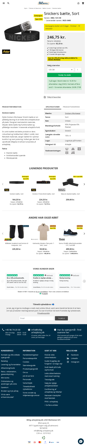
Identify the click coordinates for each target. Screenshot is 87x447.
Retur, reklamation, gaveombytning (8, 372)
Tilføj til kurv (64, 75)
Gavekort (4, 387)
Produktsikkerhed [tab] (71, 107)
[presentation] (83, 184)
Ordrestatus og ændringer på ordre (9, 382)
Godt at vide (50, 351)
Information (29, 351)
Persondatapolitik (30, 358)
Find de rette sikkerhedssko (50, 356)
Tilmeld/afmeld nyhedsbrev (29, 387)
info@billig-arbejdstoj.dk (37, 331)
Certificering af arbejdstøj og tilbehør (53, 390)
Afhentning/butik (8, 368)
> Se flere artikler (51, 405)
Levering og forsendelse (10, 364)
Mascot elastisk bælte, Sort (70, 194)
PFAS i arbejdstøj (51, 401)
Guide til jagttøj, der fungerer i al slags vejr (53, 362)
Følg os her (71, 351)
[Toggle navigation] (3, 3)
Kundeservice (7, 351)
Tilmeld (61, 318)
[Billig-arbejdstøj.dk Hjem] (43, 3)
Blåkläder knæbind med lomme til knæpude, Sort (16, 244)
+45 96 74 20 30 (12, 329)
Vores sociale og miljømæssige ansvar (31, 393)
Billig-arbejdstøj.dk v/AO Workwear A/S (43, 420)
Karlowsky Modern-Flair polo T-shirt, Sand (43, 244)
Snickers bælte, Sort (16, 194)
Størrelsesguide (29, 365)
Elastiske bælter (56, 8)
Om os (25, 372)
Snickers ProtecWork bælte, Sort (43, 194)
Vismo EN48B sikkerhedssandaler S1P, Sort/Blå (70, 244)
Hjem (25, 8)
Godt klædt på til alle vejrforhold (53, 368)
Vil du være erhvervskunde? (7, 395)
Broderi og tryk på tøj (9, 391)
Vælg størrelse (53, 65)
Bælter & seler (47, 8)
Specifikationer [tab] (53, 107)
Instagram (75, 362)
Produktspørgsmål (30, 369)
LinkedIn (74, 358)
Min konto (5, 378)
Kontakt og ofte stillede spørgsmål (10, 356)
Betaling (4, 361)
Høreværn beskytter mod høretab (53, 396)
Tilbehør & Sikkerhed (35, 8)
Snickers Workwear (54, 60)
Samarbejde (27, 383)
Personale (27, 379)
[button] (81, 441)
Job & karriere (28, 376)
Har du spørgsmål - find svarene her (69, 331)
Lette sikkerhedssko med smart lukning (53, 374)
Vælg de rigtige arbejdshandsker (51, 384)
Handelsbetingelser (30, 355)
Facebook (75, 355)
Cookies (26, 362)
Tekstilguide (49, 379)
